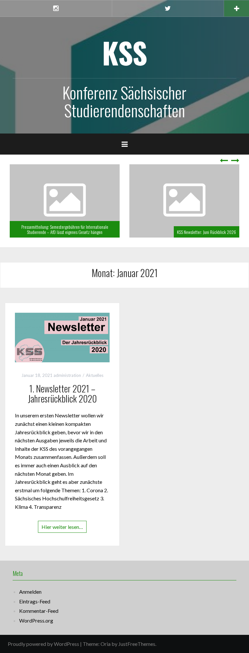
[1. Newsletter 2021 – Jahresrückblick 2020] (62, 337)
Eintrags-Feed (34, 601)
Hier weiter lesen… (62, 527)
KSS (124, 52)
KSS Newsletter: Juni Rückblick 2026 (206, 231)
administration (67, 375)
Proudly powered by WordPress (43, 644)
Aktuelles (94, 375)
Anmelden (30, 592)
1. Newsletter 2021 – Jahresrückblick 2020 (62, 393)
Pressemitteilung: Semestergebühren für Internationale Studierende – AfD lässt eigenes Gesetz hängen (64, 229)
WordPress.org (36, 620)
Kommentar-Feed (38, 611)
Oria (106, 644)
